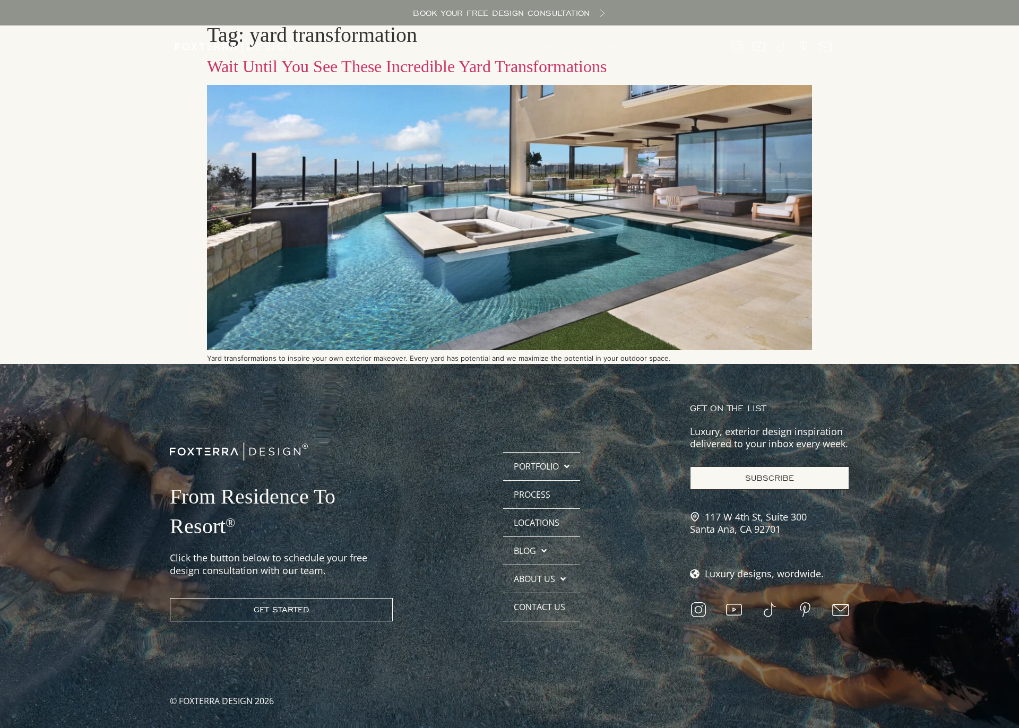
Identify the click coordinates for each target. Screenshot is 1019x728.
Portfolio (536, 466)
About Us (534, 579)
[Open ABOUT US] (611, 46)
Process (532, 494)
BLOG (525, 551)
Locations (536, 522)
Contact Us (539, 607)
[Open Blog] (547, 46)
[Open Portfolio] (389, 46)
